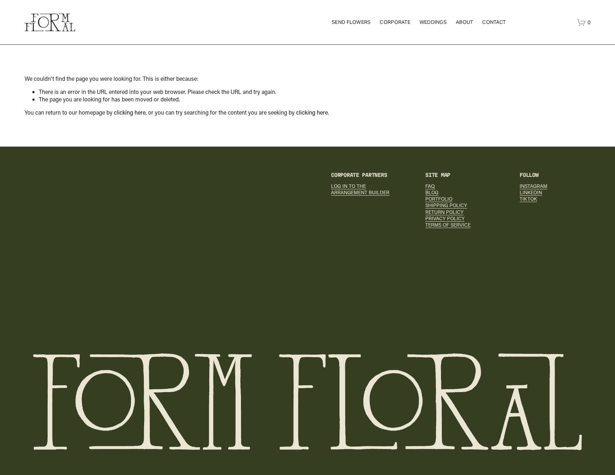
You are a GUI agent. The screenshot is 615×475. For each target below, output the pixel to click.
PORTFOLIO (438, 199)
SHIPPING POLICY (446, 205)
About (464, 22)
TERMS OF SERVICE (448, 225)
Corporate (395, 22)
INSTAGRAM (533, 186)
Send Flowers (351, 22)
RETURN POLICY (444, 212)
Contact (494, 22)
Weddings (433, 22)
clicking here (130, 112)
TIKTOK (528, 199)
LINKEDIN (531, 192)
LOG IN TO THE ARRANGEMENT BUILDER (360, 189)
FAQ (430, 186)
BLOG (431, 192)
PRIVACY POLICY (444, 218)
